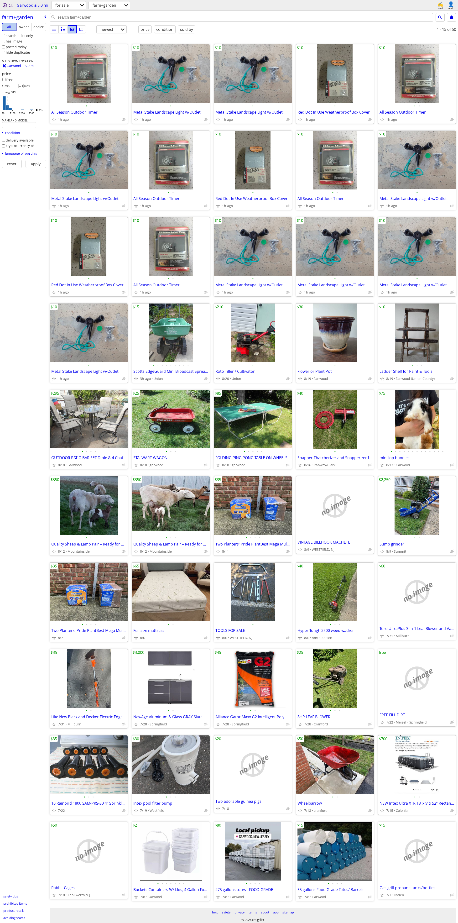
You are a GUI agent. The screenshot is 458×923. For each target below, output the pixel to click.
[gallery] (72, 29)
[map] (81, 29)
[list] (54, 29)
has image (14, 41)
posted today (16, 47)
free (9, 79)
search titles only (19, 35)
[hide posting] (123, 119)
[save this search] (451, 17)
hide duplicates (18, 52)
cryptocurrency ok (20, 145)
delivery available (20, 140)
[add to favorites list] (54, 119)
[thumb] (63, 29)
